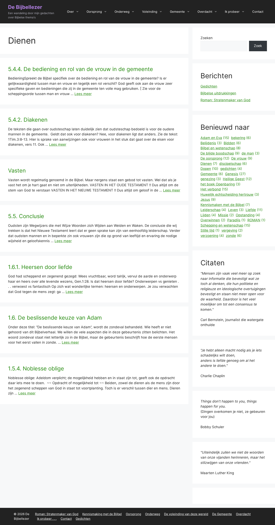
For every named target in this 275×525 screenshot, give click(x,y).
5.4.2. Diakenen (28, 119)
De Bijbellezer (25, 7)
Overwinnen (213, 220)
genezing (211, 179)
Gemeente (177, 12)
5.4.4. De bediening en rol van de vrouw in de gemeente (80, 69)
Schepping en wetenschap (225, 225)
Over (70, 12)
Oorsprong (94, 12)
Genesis (235, 174)
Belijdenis (211, 143)
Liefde (254, 210)
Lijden (208, 215)
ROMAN (256, 220)
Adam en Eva (215, 138)
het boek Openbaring (220, 184)
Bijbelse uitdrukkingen (218, 93)
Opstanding (248, 215)
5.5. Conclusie (26, 216)
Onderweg (122, 12)
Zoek (258, 46)
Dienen (209, 164)
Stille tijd (210, 230)
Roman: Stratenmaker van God (225, 100)
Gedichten (209, 86)
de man (250, 153)
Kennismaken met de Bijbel (225, 205)
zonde (234, 236)
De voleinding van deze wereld (186, 514)
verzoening (212, 236)
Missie (226, 215)
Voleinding (149, 12)
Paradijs (236, 220)
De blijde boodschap (220, 153)
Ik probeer (232, 12)
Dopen (209, 169)
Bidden (232, 143)
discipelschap (233, 164)
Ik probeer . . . (47, 519)
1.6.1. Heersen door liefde (40, 267)
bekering (241, 138)
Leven (236, 210)
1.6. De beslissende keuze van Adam (55, 317)
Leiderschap (213, 210)
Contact (257, 12)
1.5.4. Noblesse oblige (36, 368)
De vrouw (241, 158)
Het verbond (214, 189)
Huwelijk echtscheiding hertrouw (230, 194)
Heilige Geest (237, 179)
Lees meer (83, 94)
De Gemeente (222, 514)
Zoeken (207, 38)
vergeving (232, 230)
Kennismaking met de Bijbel (102, 514)
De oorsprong (215, 158)
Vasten (17, 170)
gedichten (231, 169)
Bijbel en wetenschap (221, 148)
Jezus (208, 200)
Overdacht (204, 12)
